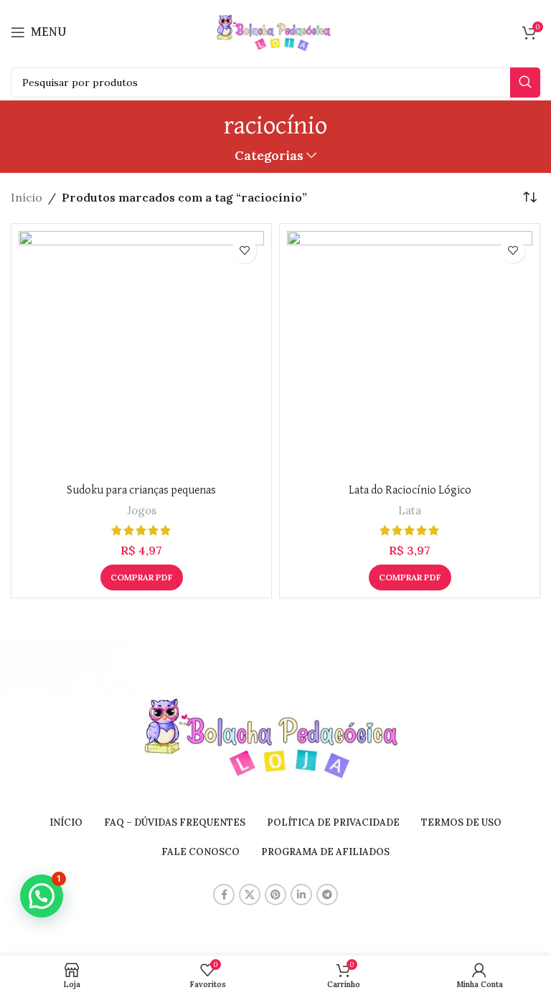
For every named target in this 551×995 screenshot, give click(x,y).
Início (26, 197)
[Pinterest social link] (275, 894)
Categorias (269, 155)
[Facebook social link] (224, 894)
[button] (41, 896)
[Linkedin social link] (301, 894)
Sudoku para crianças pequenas (141, 490)
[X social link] (249, 894)
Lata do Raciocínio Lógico (410, 490)
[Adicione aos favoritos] (244, 250)
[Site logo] (275, 31)
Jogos (141, 510)
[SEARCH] (525, 82)
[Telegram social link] (327, 894)
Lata (409, 510)
